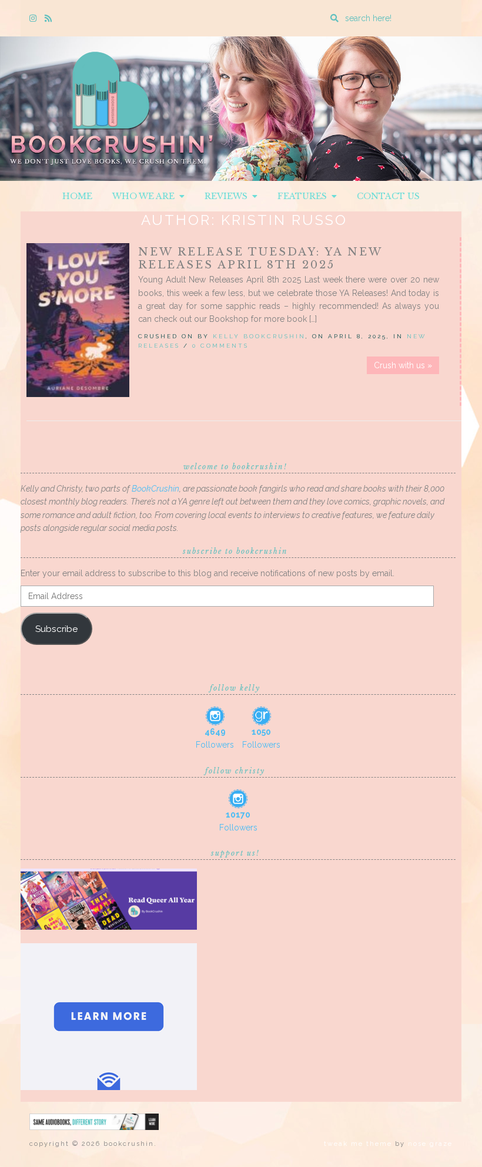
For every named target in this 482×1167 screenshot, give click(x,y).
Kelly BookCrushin (259, 336)
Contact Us (388, 196)
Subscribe (56, 628)
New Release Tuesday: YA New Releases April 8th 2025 (260, 258)
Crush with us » (403, 365)
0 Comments (220, 345)
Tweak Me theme (358, 1144)
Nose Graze (430, 1144)
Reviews (228, 196)
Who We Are (145, 196)
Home (77, 196)
